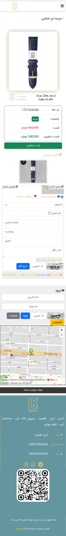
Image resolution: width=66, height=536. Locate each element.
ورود (25, 315)
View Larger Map (33, 390)
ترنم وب (19, 528)
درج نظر (23, 266)
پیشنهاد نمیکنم (25, 196)
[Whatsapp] (33, 465)
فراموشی (57, 322)
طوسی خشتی (9, 187)
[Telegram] (40, 465)
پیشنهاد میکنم (49, 196)
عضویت (13, 315)
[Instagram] (26, 465)
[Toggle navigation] (62, 6)
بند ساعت (44, 275)
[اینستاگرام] (33, 485)
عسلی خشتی (55, 187)
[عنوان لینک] (33, 405)
